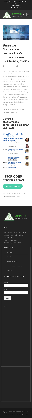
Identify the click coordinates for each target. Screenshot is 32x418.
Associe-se (10, 252)
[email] (11, 7)
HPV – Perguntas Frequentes (14, 266)
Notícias (22, 66)
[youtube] (17, 7)
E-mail (6, 290)
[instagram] (20, 7)
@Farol (26, 414)
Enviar (7, 298)
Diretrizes (9, 270)
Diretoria (9, 257)
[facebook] (14, 7)
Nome (6, 282)
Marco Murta (9, 66)
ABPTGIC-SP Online (12, 261)
